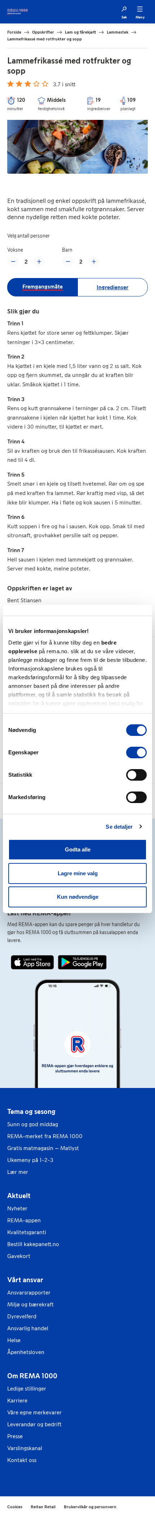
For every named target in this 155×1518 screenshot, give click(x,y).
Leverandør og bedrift (34, 1424)
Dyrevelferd (21, 1316)
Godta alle (77, 849)
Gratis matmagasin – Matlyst (43, 1148)
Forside (14, 32)
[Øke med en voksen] (39, 261)
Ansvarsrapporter (28, 1292)
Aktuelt (19, 1195)
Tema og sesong (31, 1111)
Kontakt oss (21, 1460)
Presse (15, 1436)
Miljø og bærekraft (30, 1304)
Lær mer (17, 1171)
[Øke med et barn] (93, 261)
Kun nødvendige (77, 897)
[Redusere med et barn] (68, 261)
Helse (14, 1340)
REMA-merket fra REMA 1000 (45, 1136)
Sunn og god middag (32, 1124)
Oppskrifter (43, 32)
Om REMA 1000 (32, 1375)
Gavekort (18, 1256)
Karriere (17, 1400)
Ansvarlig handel (27, 1328)
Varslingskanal (24, 1448)
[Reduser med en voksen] (13, 261)
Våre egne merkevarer (34, 1412)
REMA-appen (24, 1220)
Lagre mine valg (78, 873)
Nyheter (17, 1208)
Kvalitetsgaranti (26, 1232)
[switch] (136, 752)
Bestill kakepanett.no (33, 1244)
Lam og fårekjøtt (80, 32)
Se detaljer (119, 827)
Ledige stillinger (26, 1388)
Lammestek (117, 32)
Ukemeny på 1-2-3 (30, 1160)
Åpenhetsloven (25, 1352)
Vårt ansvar (25, 1279)
